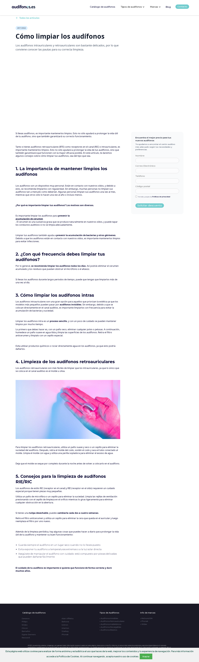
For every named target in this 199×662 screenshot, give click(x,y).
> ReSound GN (146, 618)
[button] (132, 7)
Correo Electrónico (145, 166)
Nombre (139, 155)
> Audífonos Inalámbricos (110, 624)
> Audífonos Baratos (108, 630)
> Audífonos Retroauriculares (112, 621)
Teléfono (140, 176)
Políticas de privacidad (161, 197)
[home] (27, 6)
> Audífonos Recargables (110, 627)
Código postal (142, 186)
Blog (168, 7)
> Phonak (144, 621)
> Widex (143, 624)
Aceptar (146, 656)
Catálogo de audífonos (102, 7)
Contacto (182, 6)
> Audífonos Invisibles (109, 618)
